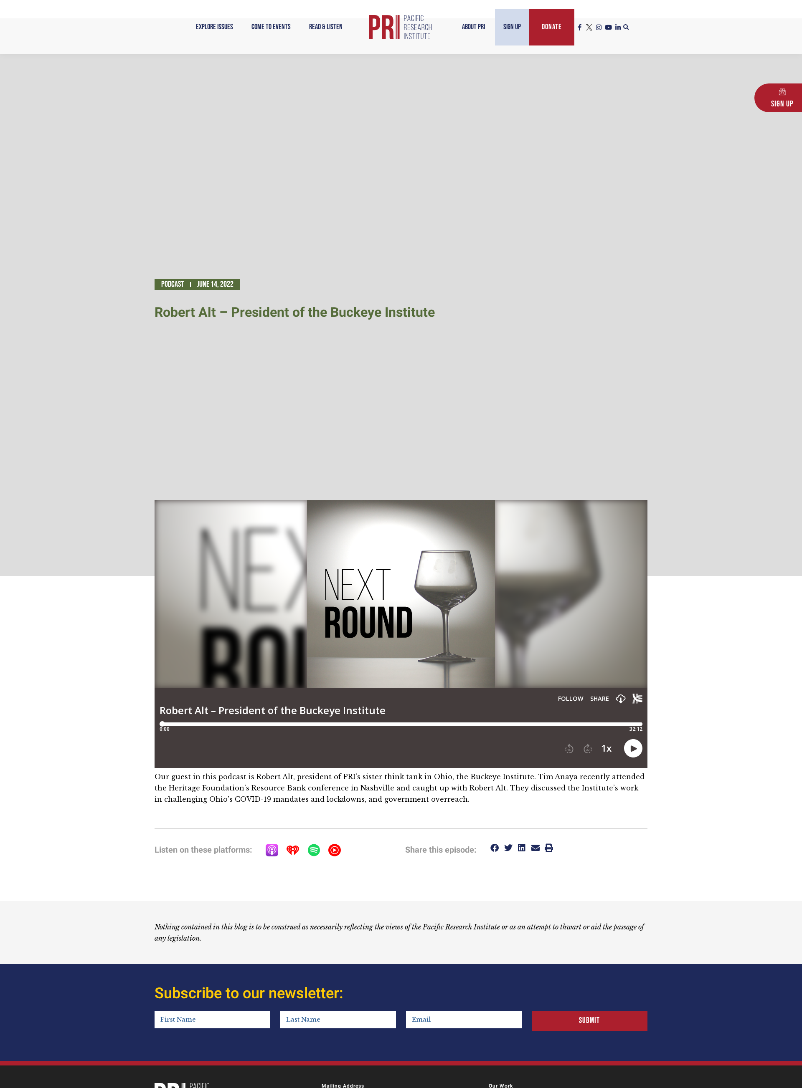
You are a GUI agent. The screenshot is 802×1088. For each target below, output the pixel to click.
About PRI (473, 27)
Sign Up (512, 27)
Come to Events (271, 27)
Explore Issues (214, 27)
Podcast (172, 284)
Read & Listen (326, 27)
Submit (589, 1020)
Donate (552, 27)
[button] (626, 28)
